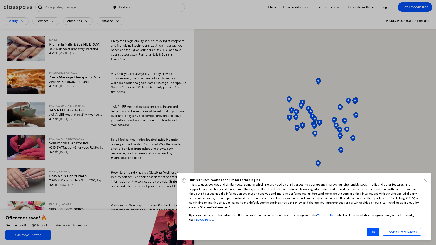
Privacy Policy (203, 220)
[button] (425, 180)
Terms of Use (326, 215)
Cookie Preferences (402, 232)
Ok (373, 232)
